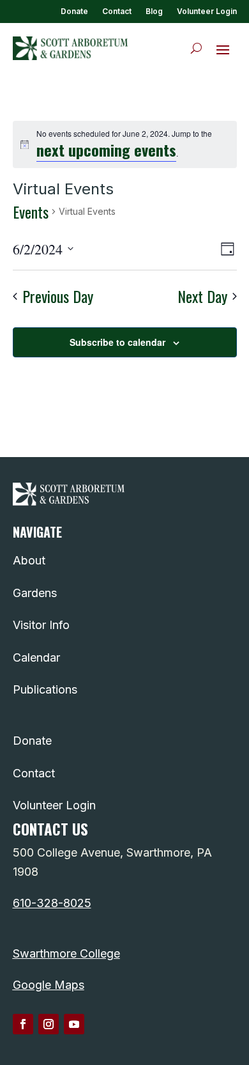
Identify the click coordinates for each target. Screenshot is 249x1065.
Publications (45, 689)
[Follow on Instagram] (48, 1024)
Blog (154, 11)
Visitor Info (41, 625)
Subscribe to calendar (117, 342)
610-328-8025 (52, 903)
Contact (117, 11)
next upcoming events (106, 149)
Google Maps (48, 984)
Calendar (36, 657)
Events (31, 212)
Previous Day (57, 296)
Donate (74, 11)
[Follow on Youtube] (74, 1024)
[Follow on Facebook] (23, 1024)
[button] (223, 48)
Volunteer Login (207, 11)
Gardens (35, 593)
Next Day (202, 296)
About (29, 560)
